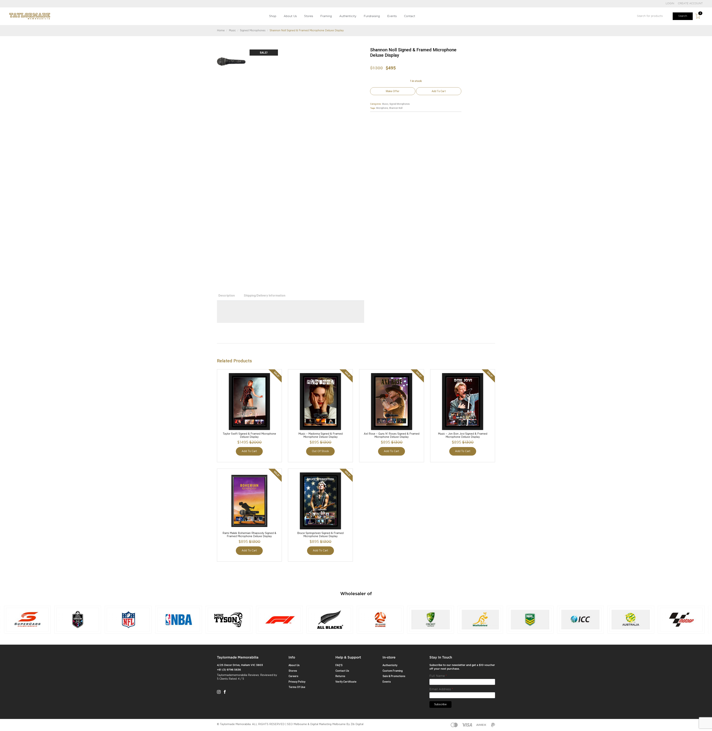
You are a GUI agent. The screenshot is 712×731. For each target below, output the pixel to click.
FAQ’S (338, 665)
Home (221, 30)
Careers (293, 676)
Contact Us (342, 670)
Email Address (441, 689)
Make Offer (392, 91)
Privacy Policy (297, 681)
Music (232, 30)
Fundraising (372, 16)
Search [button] (682, 16)
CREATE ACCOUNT (690, 3)
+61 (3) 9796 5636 (229, 670)
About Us (290, 16)
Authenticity (347, 16)
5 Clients (222, 679)
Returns (340, 676)
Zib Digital (357, 724)
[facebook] (225, 692)
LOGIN (670, 3)
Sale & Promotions (394, 676)
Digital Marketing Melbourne (328, 724)
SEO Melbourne (297, 724)
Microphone (382, 108)
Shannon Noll (396, 108)
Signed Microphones (253, 30)
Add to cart (439, 91)
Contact (409, 16)
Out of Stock (320, 451)
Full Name (438, 675)
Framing (326, 16)
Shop (272, 16)
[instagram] (219, 692)
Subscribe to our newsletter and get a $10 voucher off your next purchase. (462, 667)
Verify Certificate (345, 681)
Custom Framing (393, 670)
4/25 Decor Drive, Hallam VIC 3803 (240, 665)
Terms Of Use (297, 687)
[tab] (226, 295)
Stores (308, 16)
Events (392, 16)
